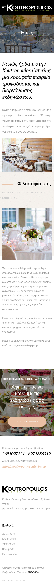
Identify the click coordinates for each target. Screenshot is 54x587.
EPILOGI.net (33, 572)
